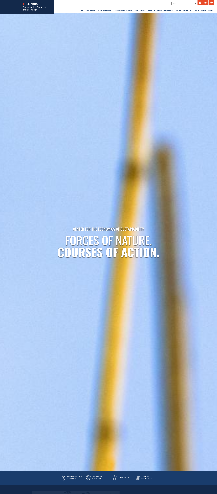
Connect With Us (207, 10)
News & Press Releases (165, 10)
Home (81, 10)
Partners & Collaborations (123, 10)
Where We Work (140, 10)
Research (151, 10)
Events (196, 10)
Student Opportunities (183, 10)
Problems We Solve (104, 10)
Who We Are (90, 10)
